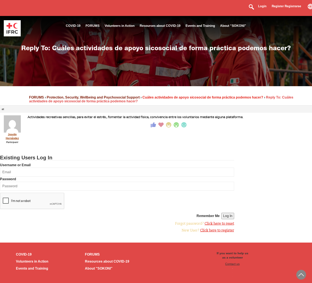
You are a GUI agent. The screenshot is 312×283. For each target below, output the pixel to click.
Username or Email (15, 165)
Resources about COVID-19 (160, 25)
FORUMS (93, 25)
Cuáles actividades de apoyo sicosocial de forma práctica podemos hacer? (202, 97)
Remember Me (208, 216)
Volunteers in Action (120, 25)
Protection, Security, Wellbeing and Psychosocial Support (93, 97)
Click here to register (217, 230)
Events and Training (200, 25)
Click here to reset (219, 224)
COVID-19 (73, 25)
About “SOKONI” (233, 25)
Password (8, 179)
